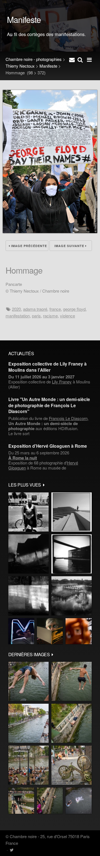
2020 (16, 309)
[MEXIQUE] (28, 512)
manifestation (18, 316)
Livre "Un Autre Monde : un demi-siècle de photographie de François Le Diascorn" (49, 405)
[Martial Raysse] (21, 631)
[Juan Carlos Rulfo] (79, 631)
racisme (50, 316)
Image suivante (69, 246)
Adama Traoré (35, 309)
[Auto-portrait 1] (28, 595)
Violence (67, 316)
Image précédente (28, 246)
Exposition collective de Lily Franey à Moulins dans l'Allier (47, 367)
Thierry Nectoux (20, 66)
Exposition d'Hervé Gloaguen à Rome (47, 446)
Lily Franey (62, 382)
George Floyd (74, 309)
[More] (44, 485)
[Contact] (72, 59)
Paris (36, 316)
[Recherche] (80, 59)
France (55, 309)
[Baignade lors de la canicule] (28, 681)
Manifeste (48, 66)
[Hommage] (50, 231)
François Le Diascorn (68, 418)
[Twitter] (11, 850)
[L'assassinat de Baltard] (28, 553)
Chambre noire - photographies (34, 59)
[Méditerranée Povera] (71, 512)
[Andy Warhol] (50, 631)
